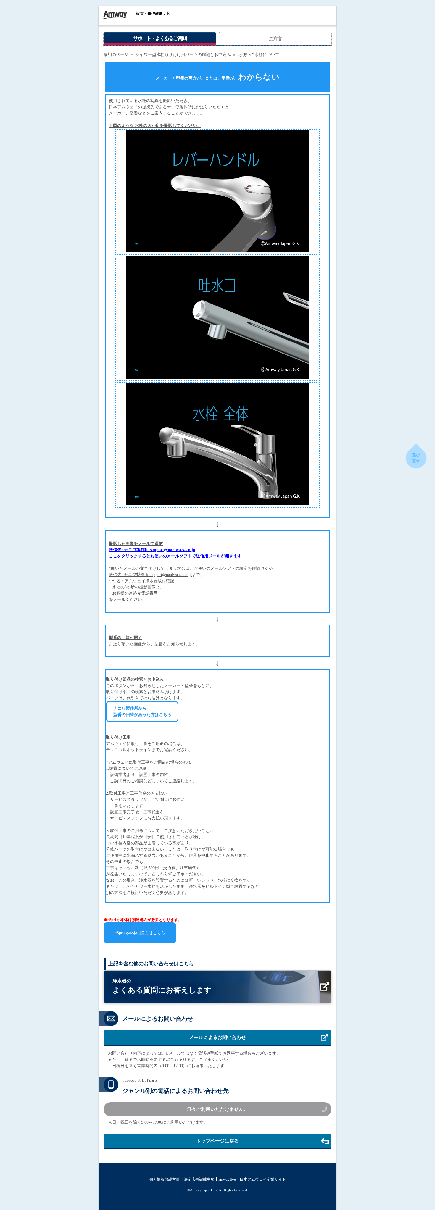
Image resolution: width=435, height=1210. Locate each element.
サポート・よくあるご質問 (159, 38)
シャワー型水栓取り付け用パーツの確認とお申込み (183, 54)
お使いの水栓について (258, 54)
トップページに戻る (217, 1140)
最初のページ (116, 54)
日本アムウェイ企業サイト (263, 1179)
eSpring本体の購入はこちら (140, 933)
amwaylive (227, 1179)
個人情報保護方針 (164, 1179)
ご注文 (275, 39)
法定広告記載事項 (199, 1179)
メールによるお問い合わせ (217, 1037)
